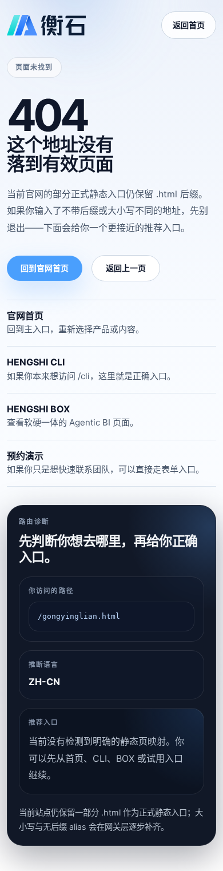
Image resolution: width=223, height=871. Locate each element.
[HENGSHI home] (46, 25)
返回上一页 (126, 268)
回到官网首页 (45, 268)
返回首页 (189, 25)
